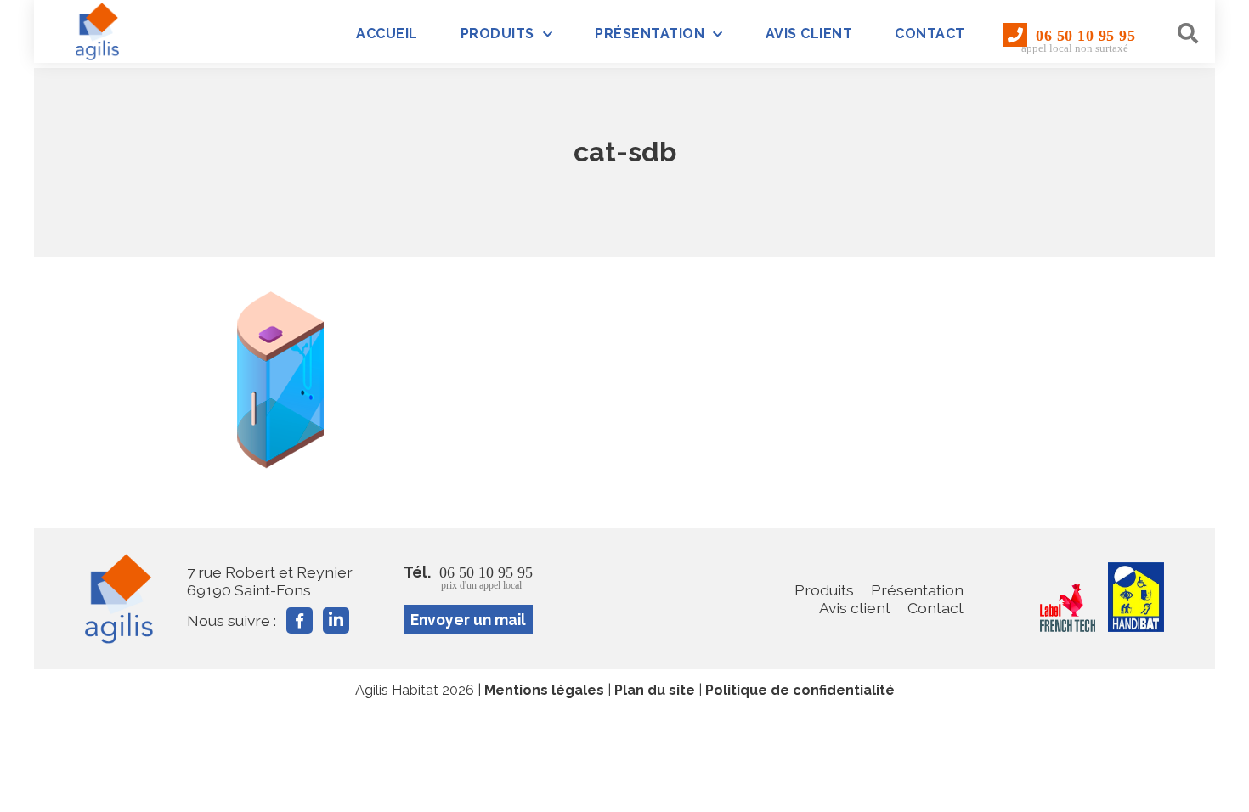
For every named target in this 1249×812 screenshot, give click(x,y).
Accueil (387, 33)
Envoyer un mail (468, 620)
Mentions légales (544, 690)
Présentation (649, 33)
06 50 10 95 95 (1078, 40)
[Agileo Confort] (97, 31)
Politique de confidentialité (800, 690)
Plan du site (654, 690)
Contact (930, 33)
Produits (497, 33)
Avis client (809, 33)
